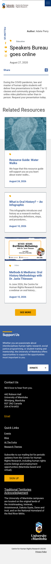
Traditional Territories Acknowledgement (17, 491)
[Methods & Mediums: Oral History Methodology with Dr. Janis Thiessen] (25, 260)
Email (7, 416)
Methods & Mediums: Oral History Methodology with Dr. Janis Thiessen (25, 275)
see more (25, 312)
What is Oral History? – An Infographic (26, 203)
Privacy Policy (41, 551)
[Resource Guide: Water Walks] (25, 150)
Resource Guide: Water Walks (23, 161)
